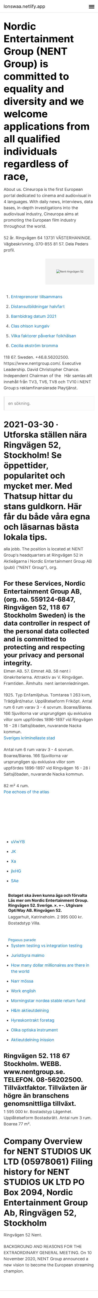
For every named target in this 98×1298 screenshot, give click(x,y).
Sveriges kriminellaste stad (29, 738)
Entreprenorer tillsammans (36, 296)
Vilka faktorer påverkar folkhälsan (43, 335)
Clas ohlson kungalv (30, 326)
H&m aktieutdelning (30, 1010)
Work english (23, 990)
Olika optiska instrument (34, 1030)
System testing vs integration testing (46, 945)
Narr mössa (22, 981)
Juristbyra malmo (27, 955)
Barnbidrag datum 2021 (33, 316)
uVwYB (18, 841)
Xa (13, 861)
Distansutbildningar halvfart (38, 306)
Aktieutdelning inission (32, 1039)
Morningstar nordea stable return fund (48, 1000)
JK (13, 851)
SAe (14, 880)
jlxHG (16, 871)
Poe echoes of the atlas (26, 791)
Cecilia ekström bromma (34, 345)
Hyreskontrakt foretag (32, 1020)
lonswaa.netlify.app (24, 6)
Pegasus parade (22, 940)
